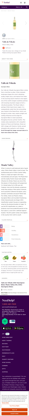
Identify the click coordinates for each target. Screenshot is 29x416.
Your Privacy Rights (14, 405)
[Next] (26, 23)
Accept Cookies (15, 413)
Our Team (5, 346)
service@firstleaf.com (9, 307)
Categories (4, 7)
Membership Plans (8, 353)
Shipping (5, 371)
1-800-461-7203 (9, 304)
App (5, 333)
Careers (5, 365)
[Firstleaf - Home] (5, 2)
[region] (14, 403)
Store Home (4, 10)
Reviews (5, 343)
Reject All (14, 409)
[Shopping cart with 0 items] (25, 2)
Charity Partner (7, 359)
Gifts (4, 368)
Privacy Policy (5, 402)
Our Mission (6, 350)
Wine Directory (7, 337)
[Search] (27, 7)
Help (3, 356)
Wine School (6, 362)
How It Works (7, 340)
